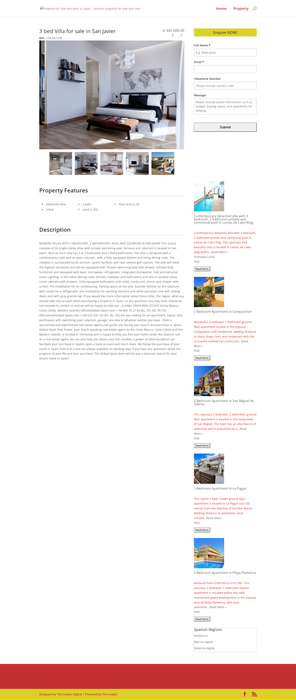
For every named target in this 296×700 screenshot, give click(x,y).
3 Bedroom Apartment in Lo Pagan (220, 488)
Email (199, 62)
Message (200, 95)
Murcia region (203, 642)
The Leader (110, 694)
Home (221, 9)
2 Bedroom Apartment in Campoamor (223, 311)
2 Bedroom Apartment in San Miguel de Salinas (224, 402)
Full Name (202, 45)
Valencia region (204, 648)
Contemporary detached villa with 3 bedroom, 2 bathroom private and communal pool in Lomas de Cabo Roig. (224, 219)
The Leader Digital (69, 694)
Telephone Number (207, 79)
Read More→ (220, 252)
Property (241, 9)
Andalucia (201, 636)
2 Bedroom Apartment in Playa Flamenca (225, 572)
